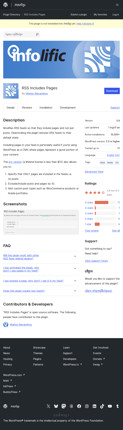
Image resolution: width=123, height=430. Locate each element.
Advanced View (94, 171)
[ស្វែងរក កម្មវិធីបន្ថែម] (37, 34)
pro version (15, 161)
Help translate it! (85, 23)
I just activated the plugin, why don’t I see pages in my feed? (21, 269)
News (6, 353)
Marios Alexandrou (37, 93)
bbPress (9, 386)
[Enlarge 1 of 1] (74, 214)
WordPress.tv (72, 364)
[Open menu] (118, 5)
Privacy (7, 364)
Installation (46, 107)
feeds (110, 162)
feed (102, 162)
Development (68, 107)
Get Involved (100, 347)
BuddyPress (12, 392)
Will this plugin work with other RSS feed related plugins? (21, 257)
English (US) (113, 155)
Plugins (37, 358)
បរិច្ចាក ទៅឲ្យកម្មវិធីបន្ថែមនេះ (98, 290)
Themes (38, 353)
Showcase (39, 347)
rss (117, 162)
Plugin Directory (11, 14)
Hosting (7, 358)
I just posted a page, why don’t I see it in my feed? (33, 280)
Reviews (27, 107)
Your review (92, 230)
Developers (69, 358)
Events (97, 353)
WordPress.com (14, 375)
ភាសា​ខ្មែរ (15, 406)
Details (11, 107)
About (6, 347)
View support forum (96, 260)
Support (115, 107)
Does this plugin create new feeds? (24, 290)
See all (116, 230)
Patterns (38, 364)
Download (112, 90)
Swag (98, 364)
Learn (66, 347)
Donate (99, 358)
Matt (7, 380)
